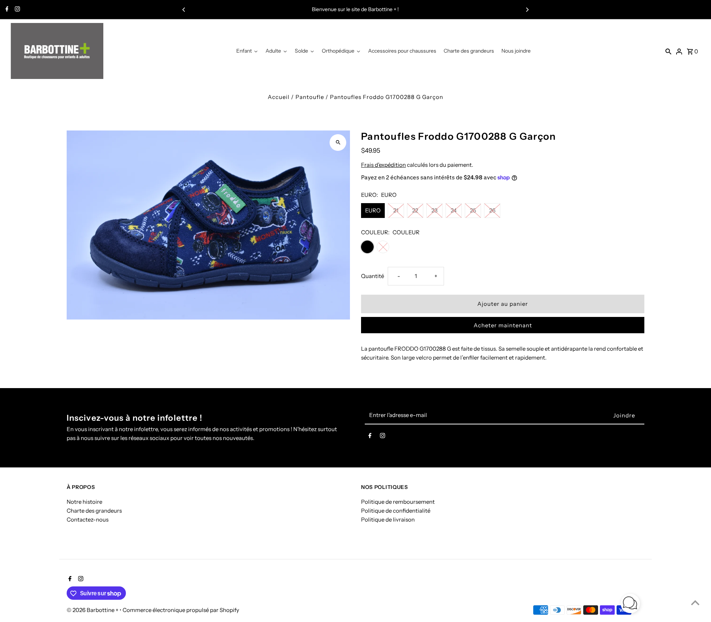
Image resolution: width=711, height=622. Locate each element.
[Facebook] (6, 9)
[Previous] (184, 9)
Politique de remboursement (398, 501)
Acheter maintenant (503, 325)
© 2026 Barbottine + (93, 610)
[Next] (527, 9)
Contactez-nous (88, 519)
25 (473, 210)
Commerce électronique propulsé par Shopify (181, 610)
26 (492, 210)
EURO (373, 210)
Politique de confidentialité (395, 510)
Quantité (372, 275)
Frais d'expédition (383, 164)
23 (434, 210)
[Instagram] (16, 9)
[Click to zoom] (338, 142)
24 (454, 210)
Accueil (279, 96)
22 (415, 210)
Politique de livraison (388, 519)
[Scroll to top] (695, 602)
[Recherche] (668, 51)
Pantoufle (310, 96)
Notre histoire (84, 501)
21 (395, 210)
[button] (630, 605)
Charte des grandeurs (94, 510)
